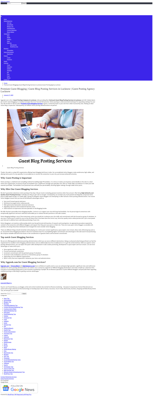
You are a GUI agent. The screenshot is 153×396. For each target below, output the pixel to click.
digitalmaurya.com (29, 266)
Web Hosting (13, 45)
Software (6, 363)
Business (6, 48)
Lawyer (6, 335)
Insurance (9, 59)
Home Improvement (9, 52)
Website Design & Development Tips (14, 372)
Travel (8, 65)
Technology (7, 34)
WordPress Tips (14, 46)
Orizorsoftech (15, 266)
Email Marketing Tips (10, 314)
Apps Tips (6, 298)
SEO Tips (9, 23)
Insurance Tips (8, 333)
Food (8, 76)
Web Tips (9, 43)
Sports (6, 365)
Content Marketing (11, 30)
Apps (8, 35)
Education (9, 67)
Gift (8, 72)
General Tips (7, 325)
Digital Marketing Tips (10, 311)
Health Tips (7, 330)
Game (8, 41)
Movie (5, 344)
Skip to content (5, 1)
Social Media (10, 24)
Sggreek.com (12, 7)
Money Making (10, 32)
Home (5, 19)
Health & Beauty (8, 328)
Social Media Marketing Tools (12, 360)
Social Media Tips (9, 361)
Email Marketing (11, 28)
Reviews (6, 354)
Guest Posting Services (7, 379)
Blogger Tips (10, 26)
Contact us (6, 79)
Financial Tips (8, 318)
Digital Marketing (8, 21)
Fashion (9, 68)
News (5, 347)
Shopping (9, 70)
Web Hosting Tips (9, 370)
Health (5, 61)
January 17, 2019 (8, 95)
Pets (8, 74)
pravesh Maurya (6, 283)
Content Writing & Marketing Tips (13, 307)
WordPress (11, 394)
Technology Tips (8, 367)
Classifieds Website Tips (11, 305)
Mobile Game (7, 342)
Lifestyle (6, 63)
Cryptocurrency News (10, 309)
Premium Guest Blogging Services (32, 103)
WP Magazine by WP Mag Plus (23, 394)
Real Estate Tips (8, 353)
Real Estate (10, 54)
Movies (9, 78)
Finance (6, 56)
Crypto (8, 57)
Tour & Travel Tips (9, 368)
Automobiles (10, 50)
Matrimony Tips (8, 339)
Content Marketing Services (9, 377)
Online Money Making (10, 349)
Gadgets (9, 39)
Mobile (8, 37)
